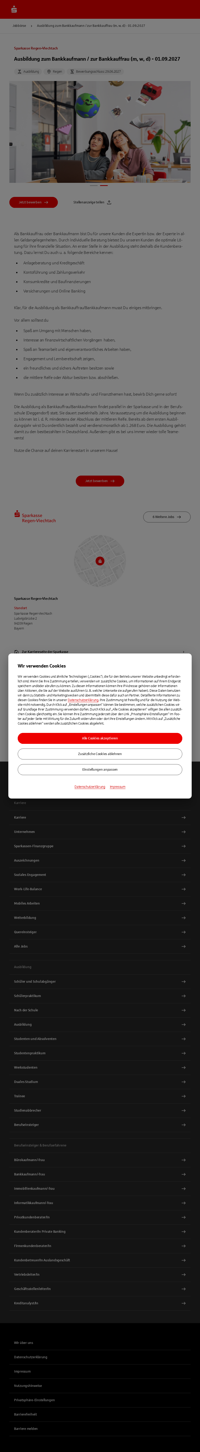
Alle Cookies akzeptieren (100, 738)
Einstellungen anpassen (100, 769)
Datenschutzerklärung (83, 700)
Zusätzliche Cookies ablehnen (100, 754)
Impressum (118, 787)
